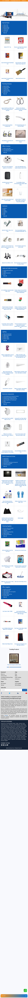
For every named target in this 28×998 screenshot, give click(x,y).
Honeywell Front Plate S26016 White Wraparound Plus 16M (20, 419)
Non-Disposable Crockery (8, 149)
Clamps (4, 210)
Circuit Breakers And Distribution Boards (11, 396)
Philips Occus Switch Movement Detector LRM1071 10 (7, 435)
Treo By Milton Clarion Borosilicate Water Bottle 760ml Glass (20, 183)
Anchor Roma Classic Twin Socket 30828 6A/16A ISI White (7, 451)
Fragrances (13, 739)
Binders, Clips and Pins (7, 594)
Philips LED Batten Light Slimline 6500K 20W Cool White (20, 389)
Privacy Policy (4, 679)
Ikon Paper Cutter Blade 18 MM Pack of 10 (21, 629)
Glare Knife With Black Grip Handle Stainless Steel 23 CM (20, 167)
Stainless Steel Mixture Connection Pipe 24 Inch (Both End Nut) (20, 109)
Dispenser (5, 530)
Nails (4, 213)
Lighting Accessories (7, 335)
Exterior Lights (6, 337)
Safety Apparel (6, 461)
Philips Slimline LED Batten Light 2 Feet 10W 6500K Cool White (20, 372)
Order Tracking (18, 677)
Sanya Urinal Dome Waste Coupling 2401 (7, 126)
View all (5, 32)
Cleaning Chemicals (20, 726)
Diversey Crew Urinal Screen (20, 550)
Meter (4, 401)
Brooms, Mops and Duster (8, 528)
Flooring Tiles (3, 723)
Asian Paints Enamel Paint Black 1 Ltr (7, 63)
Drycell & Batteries (6, 402)
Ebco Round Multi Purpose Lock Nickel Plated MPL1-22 (20, 231)
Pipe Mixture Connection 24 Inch (7, 141)
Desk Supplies (6, 592)
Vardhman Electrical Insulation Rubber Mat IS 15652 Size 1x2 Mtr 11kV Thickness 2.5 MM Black (7, 520)
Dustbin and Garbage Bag (8, 531)
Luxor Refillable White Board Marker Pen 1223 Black (7, 629)
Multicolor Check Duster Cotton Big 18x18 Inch (7, 582)
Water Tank (5, 92)
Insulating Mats (19, 735)
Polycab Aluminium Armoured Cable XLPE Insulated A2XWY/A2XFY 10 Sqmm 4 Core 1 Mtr (20, 325)
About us (3, 674)
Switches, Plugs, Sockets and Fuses (10, 398)
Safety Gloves (6, 459)
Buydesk (6, 715)
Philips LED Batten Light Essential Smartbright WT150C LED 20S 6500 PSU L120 (20, 356)
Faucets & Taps (6, 89)
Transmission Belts (13, 736)
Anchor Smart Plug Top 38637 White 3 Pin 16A (7, 419)
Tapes (4, 727)
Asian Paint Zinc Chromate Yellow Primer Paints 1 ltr (20, 63)
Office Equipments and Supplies (9, 591)
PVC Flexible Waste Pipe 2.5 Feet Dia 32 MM (20, 126)
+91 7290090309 (6, 0)
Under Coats (5, 29)
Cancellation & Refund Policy (7, 677)
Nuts (4, 214)
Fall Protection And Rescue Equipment (10, 462)
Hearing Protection (6, 464)
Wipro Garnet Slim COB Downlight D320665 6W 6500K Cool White (7, 373)
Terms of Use (4, 675)
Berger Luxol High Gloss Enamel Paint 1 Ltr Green (20, 48)
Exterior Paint (5, 26)
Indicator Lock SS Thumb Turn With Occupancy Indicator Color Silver (7, 247)
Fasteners (5, 211)
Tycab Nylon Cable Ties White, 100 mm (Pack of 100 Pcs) (7, 324)
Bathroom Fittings (6, 90)
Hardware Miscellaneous (10, 727)
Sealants (9, 739)
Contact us (17, 679)
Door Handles (18, 739)
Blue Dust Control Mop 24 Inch (20, 581)
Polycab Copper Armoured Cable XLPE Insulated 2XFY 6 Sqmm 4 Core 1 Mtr (7, 308)
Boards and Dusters (7, 589)
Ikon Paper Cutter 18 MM (7, 611)
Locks (8, 728)
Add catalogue (18, 685)
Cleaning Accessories (7, 534)
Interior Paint (5, 24)
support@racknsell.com (15, 0)
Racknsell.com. (12, 748)
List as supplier (18, 683)
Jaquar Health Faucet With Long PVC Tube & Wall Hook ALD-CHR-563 (7, 109)
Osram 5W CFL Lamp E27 (7, 388)
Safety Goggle (20, 518)
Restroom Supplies (7, 529)
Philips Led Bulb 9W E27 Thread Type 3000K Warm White (7, 355)
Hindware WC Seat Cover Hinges (20, 141)
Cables (4, 271)
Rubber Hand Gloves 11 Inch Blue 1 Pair (20, 502)
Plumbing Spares (6, 87)
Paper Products (6, 533)
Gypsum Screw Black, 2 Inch (7, 262)
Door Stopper (23, 739)
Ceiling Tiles (10, 724)
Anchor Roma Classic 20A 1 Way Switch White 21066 (20, 434)
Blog (16, 674)
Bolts (4, 209)
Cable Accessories (7, 272)
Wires (4, 274)
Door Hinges (11, 731)
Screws (23, 731)
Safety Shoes (5, 458)
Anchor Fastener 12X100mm (14, 664)
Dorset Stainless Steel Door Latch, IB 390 (20, 246)
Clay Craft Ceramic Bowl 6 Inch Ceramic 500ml (7, 200)
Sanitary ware (5, 88)
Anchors (5, 208)
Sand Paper (5, 31)
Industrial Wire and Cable (8, 270)
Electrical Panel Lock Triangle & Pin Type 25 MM (20, 263)
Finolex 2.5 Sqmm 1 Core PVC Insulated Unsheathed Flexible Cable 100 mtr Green (20, 308)
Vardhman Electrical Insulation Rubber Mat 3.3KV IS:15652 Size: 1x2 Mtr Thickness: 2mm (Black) (7, 482)
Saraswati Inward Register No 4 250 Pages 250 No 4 (20, 644)
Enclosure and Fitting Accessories (9, 397)
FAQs (16, 675)
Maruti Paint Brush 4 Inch (20, 78)
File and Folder (6, 595)
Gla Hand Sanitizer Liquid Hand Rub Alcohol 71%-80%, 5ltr (20, 566)
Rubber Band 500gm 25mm (7, 643)
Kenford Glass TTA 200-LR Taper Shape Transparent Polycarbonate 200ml (20, 200)
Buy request (3, 683)
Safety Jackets (13, 735)
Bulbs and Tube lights (7, 334)
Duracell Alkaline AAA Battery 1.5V (20, 451)
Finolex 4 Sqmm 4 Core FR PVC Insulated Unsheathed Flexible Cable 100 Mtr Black (21, 291)
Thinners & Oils (6, 28)
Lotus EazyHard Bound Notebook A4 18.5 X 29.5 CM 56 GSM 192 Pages (20, 612)
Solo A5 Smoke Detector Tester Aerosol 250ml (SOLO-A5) (7, 502)
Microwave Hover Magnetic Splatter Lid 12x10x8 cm (7, 167)
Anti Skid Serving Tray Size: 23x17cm (7, 183)
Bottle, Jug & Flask (6, 148)
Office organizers (6, 590)
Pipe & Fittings (6, 86)
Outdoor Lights (6, 338)
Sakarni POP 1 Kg (7, 47)
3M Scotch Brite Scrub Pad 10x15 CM (7, 551)
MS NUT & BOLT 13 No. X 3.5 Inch (7, 231)
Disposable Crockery (7, 150)
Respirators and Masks (7, 463)
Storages (5, 739)
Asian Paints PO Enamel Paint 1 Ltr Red (7, 79)
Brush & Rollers (6, 27)
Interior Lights (6, 336)
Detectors (16, 731)
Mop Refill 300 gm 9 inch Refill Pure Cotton (7, 566)
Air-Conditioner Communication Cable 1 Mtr (7, 291)
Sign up (2, 685)
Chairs (8, 735)
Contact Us (24, 0)
